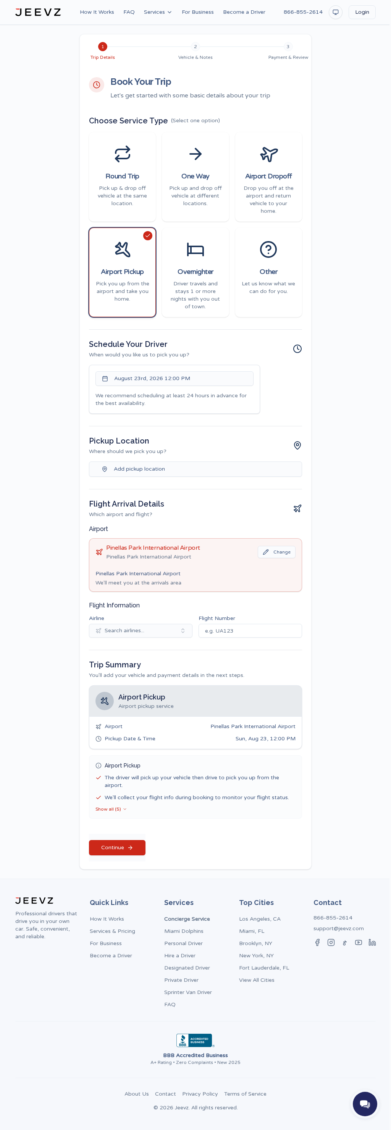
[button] (122, 177)
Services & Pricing (112, 931)
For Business (198, 12)
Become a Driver (244, 12)
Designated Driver (187, 968)
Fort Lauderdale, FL (264, 968)
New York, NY (256, 955)
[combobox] (140, 631)
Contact (165, 1094)
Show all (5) (108, 809)
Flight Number (217, 618)
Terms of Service (245, 1094)
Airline (96, 618)
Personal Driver (183, 943)
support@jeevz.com (338, 928)
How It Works (97, 12)
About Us (136, 1094)
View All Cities (257, 980)
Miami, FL (251, 931)
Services (154, 12)
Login (362, 12)
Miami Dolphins (184, 931)
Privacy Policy (200, 1094)
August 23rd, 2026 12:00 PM (152, 378)
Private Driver (181, 980)
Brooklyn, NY (255, 943)
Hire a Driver (180, 955)
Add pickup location (139, 469)
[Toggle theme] (336, 12)
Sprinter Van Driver (188, 992)
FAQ (129, 12)
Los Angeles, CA (260, 919)
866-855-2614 (303, 12)
